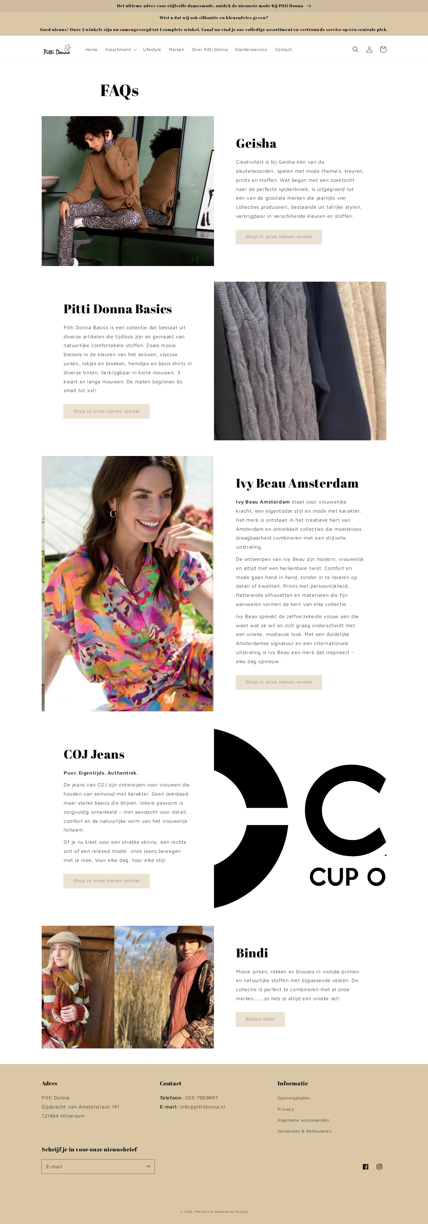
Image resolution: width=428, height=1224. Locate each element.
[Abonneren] (147, 1166)
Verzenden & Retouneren (304, 1131)
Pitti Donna (204, 1211)
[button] (356, 49)
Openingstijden (294, 1097)
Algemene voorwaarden (303, 1120)
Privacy (286, 1109)
